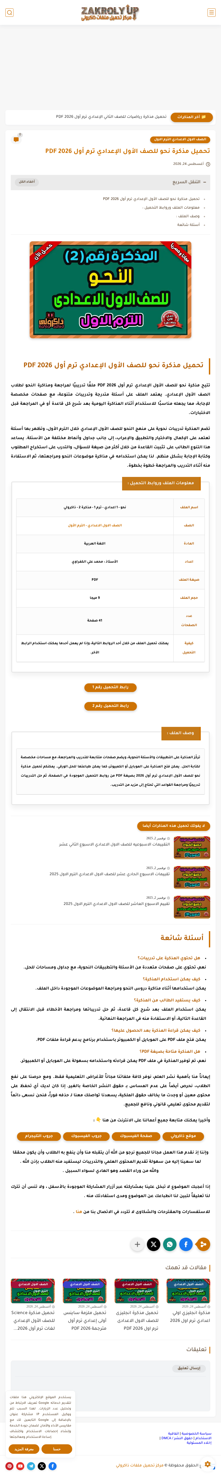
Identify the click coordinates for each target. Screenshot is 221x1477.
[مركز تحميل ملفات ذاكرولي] (110, 12)
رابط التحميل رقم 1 (110, 688)
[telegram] (31, 1466)
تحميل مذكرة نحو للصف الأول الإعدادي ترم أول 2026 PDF (151, 199)
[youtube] (20, 1466)
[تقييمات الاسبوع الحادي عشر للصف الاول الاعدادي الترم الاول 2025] (192, 877)
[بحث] (9, 12)
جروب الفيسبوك (86, 1136)
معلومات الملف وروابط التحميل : (171, 208)
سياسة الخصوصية (197, 1434)
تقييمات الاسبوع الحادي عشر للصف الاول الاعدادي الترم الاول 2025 (110, 875)
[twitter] (42, 1466)
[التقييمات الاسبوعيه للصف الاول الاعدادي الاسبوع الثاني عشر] (192, 847)
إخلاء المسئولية (199, 1443)
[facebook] (53, 1466)
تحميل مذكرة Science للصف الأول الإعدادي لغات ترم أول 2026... (33, 1321)
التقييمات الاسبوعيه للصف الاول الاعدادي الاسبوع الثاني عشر (114, 845)
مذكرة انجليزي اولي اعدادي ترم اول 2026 (190, 1317)
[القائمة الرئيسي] (212, 12)
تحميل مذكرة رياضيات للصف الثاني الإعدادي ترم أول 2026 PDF (111, 117)
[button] (186, 1244)
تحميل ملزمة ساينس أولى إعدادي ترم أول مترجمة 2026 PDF (84, 1321)
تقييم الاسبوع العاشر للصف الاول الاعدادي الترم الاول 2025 (117, 904)
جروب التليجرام (39, 1136)
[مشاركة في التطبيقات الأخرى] (137, 1244)
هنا (79, 1212)
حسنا (57, 1449)
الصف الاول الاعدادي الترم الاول (180, 140)
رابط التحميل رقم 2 (110, 706)
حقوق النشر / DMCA (177, 1439)
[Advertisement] (110, 68)
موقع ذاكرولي (183, 1136)
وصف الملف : (188, 217)
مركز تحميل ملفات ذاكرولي (140, 1466)
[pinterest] (9, 1466)
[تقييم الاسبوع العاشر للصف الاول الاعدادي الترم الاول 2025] (192, 907)
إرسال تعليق (189, 1368)
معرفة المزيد (24, 1449)
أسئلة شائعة (188, 225)
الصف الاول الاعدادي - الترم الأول (95, 526)
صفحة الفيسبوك (136, 1136)
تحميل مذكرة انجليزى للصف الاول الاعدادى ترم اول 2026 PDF (137, 1321)
